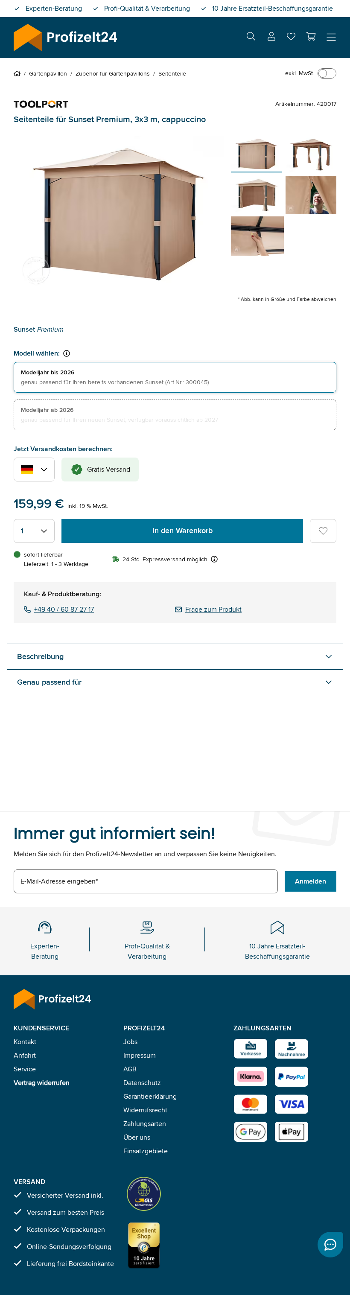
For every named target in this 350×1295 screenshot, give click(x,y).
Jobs (130, 1042)
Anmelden (310, 881)
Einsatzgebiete (145, 1151)
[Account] (271, 38)
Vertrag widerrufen (42, 1083)
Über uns (136, 1137)
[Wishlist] (291, 38)
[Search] (251, 38)
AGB (130, 1069)
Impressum (139, 1055)
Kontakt (25, 1042)
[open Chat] (330, 1244)
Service (25, 1069)
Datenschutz (142, 1083)
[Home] (19, 73)
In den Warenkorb (182, 530)
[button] (311, 36)
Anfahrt (25, 1055)
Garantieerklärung (150, 1096)
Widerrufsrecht (145, 1110)
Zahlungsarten (144, 1124)
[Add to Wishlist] (323, 531)
